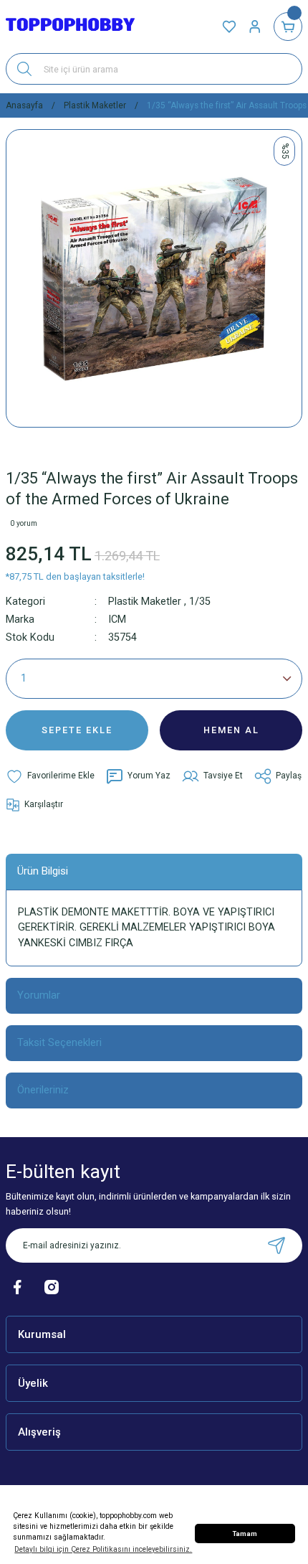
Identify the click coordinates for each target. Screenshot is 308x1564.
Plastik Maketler (144, 601)
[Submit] (276, 1245)
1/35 (200, 601)
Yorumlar (38, 995)
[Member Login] (255, 26)
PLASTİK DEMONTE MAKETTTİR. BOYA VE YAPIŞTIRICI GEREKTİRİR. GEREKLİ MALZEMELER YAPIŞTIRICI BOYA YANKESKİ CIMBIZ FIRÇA (146, 927)
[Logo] (70, 27)
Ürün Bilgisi (42, 871)
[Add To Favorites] (50, 776)
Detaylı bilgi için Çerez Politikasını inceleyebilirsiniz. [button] (103, 1549)
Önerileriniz (43, 1089)
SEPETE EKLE (77, 730)
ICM (117, 619)
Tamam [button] (245, 1533)
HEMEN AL (231, 730)
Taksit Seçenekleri (59, 1042)
